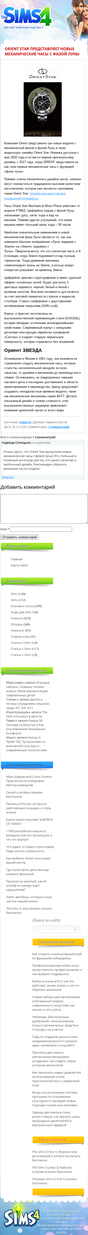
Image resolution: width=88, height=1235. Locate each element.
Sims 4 (15, 600)
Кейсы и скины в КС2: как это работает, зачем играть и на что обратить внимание (55, 985)
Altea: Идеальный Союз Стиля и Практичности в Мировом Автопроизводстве (29, 780)
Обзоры (17, 624)
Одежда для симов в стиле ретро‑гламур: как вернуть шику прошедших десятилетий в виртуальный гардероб (56, 1118)
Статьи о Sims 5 (22, 655)
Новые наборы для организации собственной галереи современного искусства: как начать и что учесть (56, 1003)
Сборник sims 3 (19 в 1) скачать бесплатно (54, 1181)
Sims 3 (15, 594)
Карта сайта (19, 565)
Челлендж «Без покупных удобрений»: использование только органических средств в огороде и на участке (55, 1023)
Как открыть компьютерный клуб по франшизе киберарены (57, 956)
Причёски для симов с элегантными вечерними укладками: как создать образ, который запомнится (54, 1058)
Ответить (8, 477)
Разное (16, 630)
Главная (17, 559)
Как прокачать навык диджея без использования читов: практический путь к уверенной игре (56, 1078)
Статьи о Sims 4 (22, 649)
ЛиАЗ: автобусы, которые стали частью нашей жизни (29, 899)
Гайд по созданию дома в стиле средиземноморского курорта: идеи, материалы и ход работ (55, 1041)
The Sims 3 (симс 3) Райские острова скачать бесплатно (52, 1169)
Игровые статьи (22, 606)
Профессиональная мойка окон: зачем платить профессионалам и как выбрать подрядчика (57, 969)
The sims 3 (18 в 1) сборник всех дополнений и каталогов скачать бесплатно (56, 1156)
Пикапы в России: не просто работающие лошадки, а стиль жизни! (28, 808)
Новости (25, 422)
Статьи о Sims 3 (22, 642)
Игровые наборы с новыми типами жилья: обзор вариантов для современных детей (28, 688)
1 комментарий (58, 427)
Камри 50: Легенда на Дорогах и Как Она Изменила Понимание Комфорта (25, 726)
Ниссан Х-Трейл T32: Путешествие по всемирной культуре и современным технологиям (26, 743)
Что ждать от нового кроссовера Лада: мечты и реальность (30, 849)
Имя (4, 529)
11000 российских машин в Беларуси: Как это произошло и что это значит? (29, 835)
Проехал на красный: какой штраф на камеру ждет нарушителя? (26, 885)
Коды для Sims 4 (22, 612)
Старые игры (20, 636)
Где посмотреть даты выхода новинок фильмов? (27, 872)
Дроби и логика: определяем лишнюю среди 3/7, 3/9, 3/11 (28, 703)
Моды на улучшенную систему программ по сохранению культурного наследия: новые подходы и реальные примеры (54, 1098)
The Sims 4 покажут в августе (26, 714)
